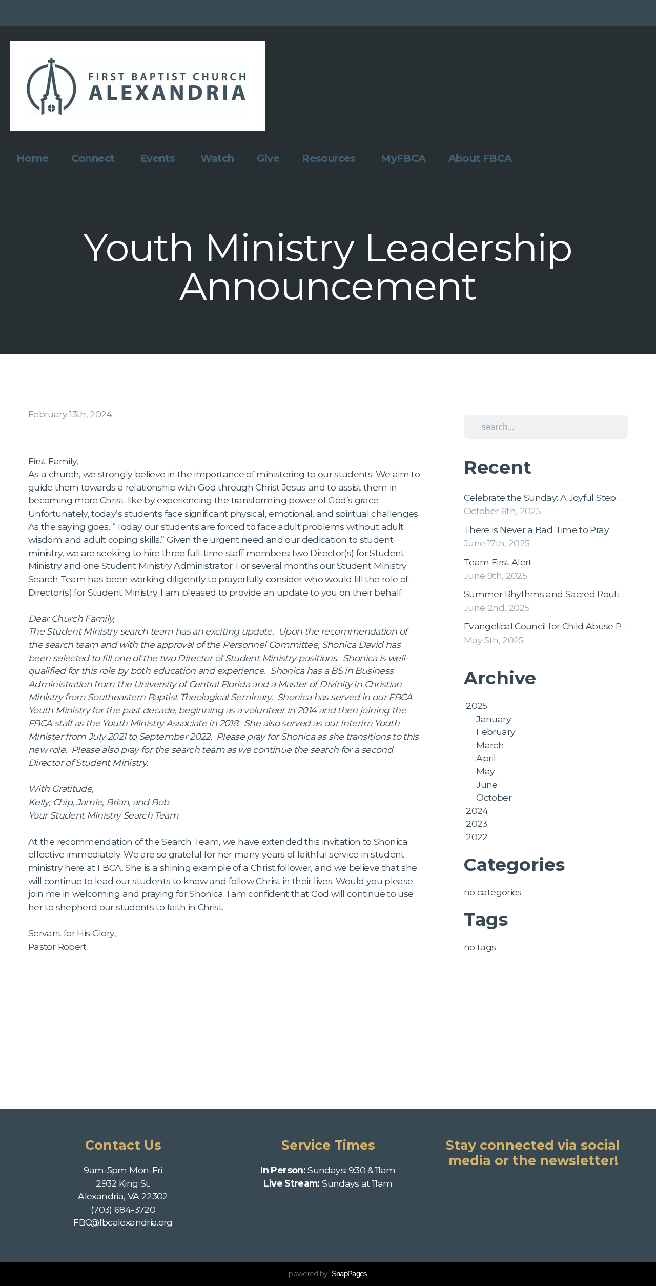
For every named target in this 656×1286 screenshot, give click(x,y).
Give (268, 158)
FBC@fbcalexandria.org (123, 1222)
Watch (217, 158)
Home (32, 158)
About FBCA (481, 158)
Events (159, 158)
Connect (94, 158)
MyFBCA (403, 158)
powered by (328, 1273)
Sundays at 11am (327, 1183)
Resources (330, 158)
